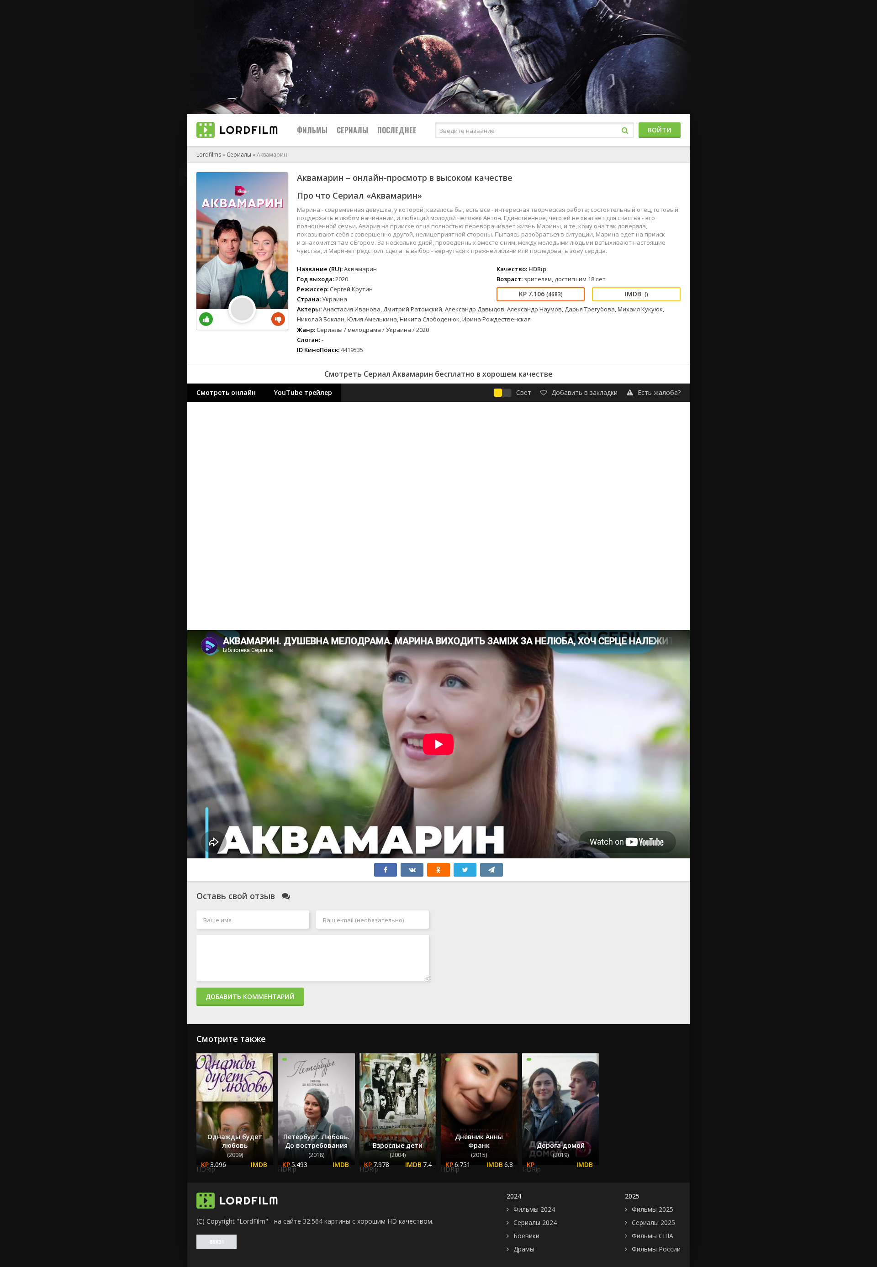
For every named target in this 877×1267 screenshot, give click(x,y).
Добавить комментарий (250, 996)
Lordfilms (208, 154)
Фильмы (312, 130)
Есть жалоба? (659, 392)
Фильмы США (652, 1235)
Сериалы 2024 (535, 1222)
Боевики (526, 1235)
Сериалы (352, 130)
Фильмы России (656, 1249)
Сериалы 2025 (653, 1222)
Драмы (523, 1249)
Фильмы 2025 (652, 1209)
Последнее (397, 130)
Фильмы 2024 (534, 1209)
